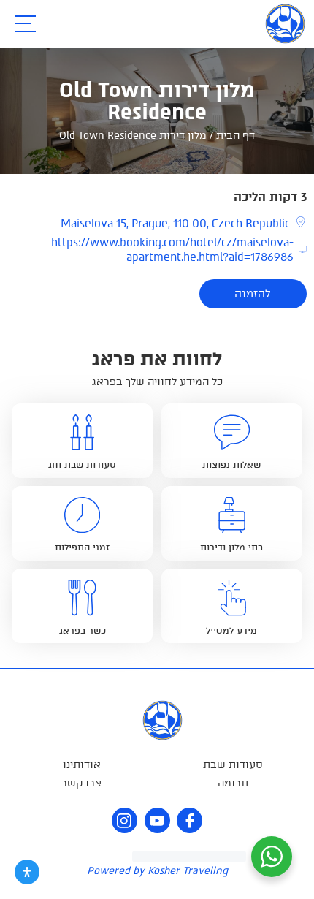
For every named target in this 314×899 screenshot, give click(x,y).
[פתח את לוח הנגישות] (27, 872)
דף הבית (235, 135)
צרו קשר (81, 783)
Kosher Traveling (188, 871)
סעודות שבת (233, 765)
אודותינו (82, 765)
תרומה (233, 783)
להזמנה (252, 293)
